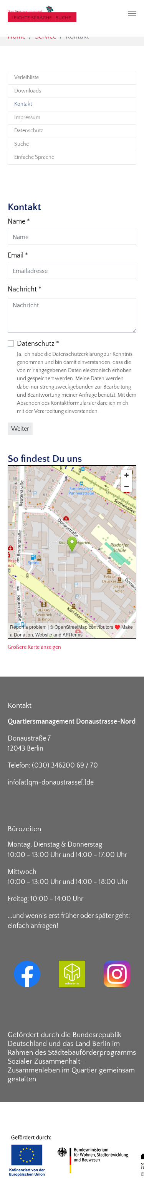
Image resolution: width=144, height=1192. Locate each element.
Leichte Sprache (32, 17)
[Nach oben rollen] (126, 1174)
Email (18, 255)
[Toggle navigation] (132, 13)
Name (19, 222)
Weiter (20, 428)
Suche (63, 17)
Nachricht (24, 289)
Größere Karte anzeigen (34, 647)
